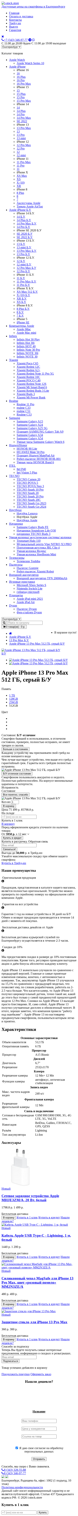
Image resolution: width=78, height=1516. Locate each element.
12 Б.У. (21, 261)
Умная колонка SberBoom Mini (36, 554)
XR (19, 186)
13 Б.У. (21, 244)
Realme (13, 400)
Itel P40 (21, 469)
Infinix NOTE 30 (27, 356)
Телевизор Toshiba (28, 561)
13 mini (21, 138)
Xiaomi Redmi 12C (28, 366)
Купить (43, 1512)
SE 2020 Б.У (24, 233)
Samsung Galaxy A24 (30, 424)
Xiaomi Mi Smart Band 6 (32, 387)
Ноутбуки (15, 510)
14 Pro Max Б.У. (26, 223)
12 (18, 151)
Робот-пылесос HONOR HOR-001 (39, 458)
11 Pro (20, 165)
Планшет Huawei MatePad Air (36, 455)
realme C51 (23, 411)
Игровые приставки (22, 581)
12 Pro (21, 148)
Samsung (14, 418)
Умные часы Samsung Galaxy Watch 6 (40, 441)
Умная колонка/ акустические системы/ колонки (40, 537)
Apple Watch (17, 59)
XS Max (22, 175)
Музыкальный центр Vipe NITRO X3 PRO (44, 544)
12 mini (21, 155)
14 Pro (21, 114)
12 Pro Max (24, 145)
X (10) (21, 182)
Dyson (13, 605)
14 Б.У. (21, 216)
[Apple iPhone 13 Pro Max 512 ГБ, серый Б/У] (38, 660)
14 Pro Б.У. (23, 227)
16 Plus (21, 76)
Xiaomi (13, 360)
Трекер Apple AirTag (30, 206)
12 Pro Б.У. (23, 271)
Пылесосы (16, 564)
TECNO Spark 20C (29, 499)
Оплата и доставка (21, 16)
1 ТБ (12, 695)
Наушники (16, 523)
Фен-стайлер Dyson (29, 612)
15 (18, 90)
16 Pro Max (24, 83)
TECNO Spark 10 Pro (30, 489)
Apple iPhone (17, 66)
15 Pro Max (24, 100)
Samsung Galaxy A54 (30, 438)
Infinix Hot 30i (25, 343)
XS (19, 179)
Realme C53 (24, 414)
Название (39, 1411)
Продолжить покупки (16, 1374)
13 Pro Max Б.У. (26, 250)
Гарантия (15, 30)
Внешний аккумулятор (24, 574)
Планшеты (16, 595)
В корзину (8, 806)
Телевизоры (16, 557)
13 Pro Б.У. (23, 254)
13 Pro (21, 134)
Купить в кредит (12, 837)
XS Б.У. (21, 302)
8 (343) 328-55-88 (15, 1469)
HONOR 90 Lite (27, 448)
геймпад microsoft (28, 592)
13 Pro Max (24, 128)
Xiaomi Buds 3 (26, 394)
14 (18, 107)
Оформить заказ (40, 1374)
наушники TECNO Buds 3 (33, 534)
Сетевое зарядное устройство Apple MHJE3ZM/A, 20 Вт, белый (30, 1198)
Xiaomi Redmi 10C (28, 377)
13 (18, 131)
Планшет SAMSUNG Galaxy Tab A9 (40, 431)
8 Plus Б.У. (23, 308)
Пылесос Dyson (27, 609)
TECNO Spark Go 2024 (31, 506)
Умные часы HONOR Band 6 (35, 462)
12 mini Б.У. (24, 264)
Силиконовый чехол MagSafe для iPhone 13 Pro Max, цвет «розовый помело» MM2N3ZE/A (37, 1282)
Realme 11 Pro (25, 404)
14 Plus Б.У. (24, 220)
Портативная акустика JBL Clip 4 (38, 547)
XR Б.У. (22, 298)
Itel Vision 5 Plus (27, 472)
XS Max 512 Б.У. (27, 291)
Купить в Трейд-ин (14, 863)
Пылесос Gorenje (27, 568)
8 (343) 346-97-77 (15, 1473)
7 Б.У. (20, 315)
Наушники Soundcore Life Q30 (36, 530)
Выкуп (13, 26)
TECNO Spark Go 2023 (31, 503)
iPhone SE (23, 322)
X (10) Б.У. (23, 295)
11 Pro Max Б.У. (26, 281)
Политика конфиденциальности (22, 1487)
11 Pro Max (24, 162)
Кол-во (6, 801)
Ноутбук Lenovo (27, 513)
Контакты (15, 19)
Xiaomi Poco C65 (27, 363)
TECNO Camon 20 (28, 479)
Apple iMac (24, 329)
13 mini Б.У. (24, 247)
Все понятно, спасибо (15, 794)
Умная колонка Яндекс (31, 551)
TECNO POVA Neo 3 (30, 486)
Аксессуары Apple (28, 203)
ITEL (12, 465)
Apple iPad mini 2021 (30, 598)
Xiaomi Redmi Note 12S (31, 383)
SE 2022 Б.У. (25, 237)
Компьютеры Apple (21, 325)
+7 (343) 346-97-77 (16, 40)
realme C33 (23, 407)
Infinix (13, 336)
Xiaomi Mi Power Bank (31, 397)
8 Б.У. (20, 312)
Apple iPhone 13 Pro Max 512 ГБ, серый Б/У (37, 643)
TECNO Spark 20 (28, 493)
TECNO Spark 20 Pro (30, 496)
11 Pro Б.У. (23, 285)
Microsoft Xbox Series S (31, 585)
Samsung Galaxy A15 (30, 421)
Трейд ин (15, 23)
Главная (14, 13)
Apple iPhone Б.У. (20, 209)
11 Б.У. (21, 278)
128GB (13, 698)
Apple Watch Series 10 (30, 63)
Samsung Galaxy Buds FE (32, 527)
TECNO (14, 476)
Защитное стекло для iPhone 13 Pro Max (34, 1322)
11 (18, 169)
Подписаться (10, 1361)
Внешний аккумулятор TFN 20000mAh (42, 578)
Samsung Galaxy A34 (30, 435)
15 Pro (21, 97)
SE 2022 (22, 121)
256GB (13, 702)
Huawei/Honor (18, 445)
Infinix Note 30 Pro (28, 349)
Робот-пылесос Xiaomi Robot (35, 571)
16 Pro (21, 80)
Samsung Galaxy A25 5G (32, 428)
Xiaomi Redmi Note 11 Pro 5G (35, 373)
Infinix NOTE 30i (27, 353)
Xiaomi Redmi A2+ (28, 370)
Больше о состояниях (15, 749)
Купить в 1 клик (27, 1217)
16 (18, 73)
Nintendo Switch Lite (29, 588)
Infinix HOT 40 (26, 346)
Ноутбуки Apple (27, 520)
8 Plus (20, 192)
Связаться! (9, 849)
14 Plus (21, 111)
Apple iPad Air (26, 602)
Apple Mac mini (26, 332)
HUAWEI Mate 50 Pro (30, 452)
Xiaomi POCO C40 (29, 380)
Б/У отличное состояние (17, 773)
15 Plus (21, 94)
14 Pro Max (24, 117)
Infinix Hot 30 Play (28, 339)
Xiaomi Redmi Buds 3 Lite (33, 390)
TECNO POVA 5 (27, 482)
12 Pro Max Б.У (26, 267)
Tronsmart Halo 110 (29, 540)
